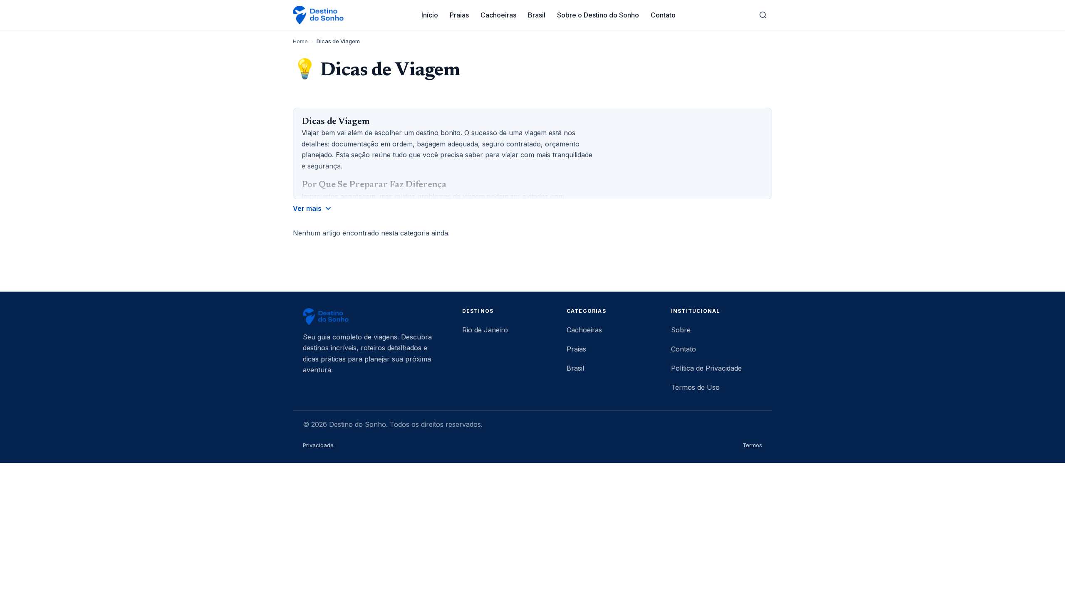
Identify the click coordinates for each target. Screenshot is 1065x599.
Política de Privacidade (706, 368)
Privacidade (318, 445)
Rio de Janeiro (485, 330)
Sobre (681, 330)
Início (429, 15)
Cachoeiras (498, 15)
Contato (663, 15)
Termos (752, 445)
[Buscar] (763, 15)
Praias (459, 15)
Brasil (536, 15)
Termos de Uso (695, 387)
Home (300, 41)
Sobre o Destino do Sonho (598, 15)
